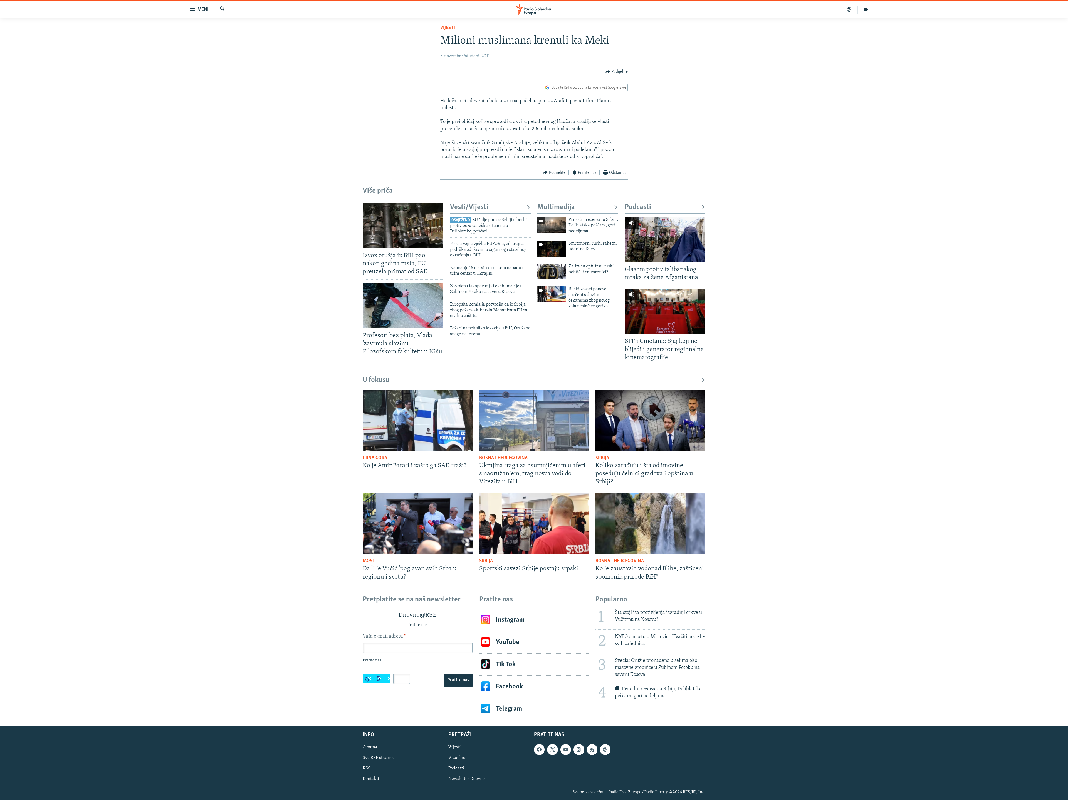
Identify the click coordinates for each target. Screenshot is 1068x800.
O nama (370, 747)
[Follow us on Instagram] (578, 749)
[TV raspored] (605, 749)
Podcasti (638, 207)
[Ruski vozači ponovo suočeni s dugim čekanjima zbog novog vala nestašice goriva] (551, 294)
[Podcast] (849, 9)
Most (369, 561)
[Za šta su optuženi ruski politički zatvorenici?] (551, 271)
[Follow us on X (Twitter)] (552, 749)
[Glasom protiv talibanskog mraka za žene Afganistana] (665, 239)
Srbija (602, 458)
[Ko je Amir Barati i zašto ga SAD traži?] (418, 420)
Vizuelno (456, 758)
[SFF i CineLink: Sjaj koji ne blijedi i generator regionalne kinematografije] (665, 311)
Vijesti (447, 27)
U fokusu (376, 380)
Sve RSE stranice (379, 758)
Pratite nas (458, 680)
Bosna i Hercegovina (503, 458)
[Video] (866, 9)
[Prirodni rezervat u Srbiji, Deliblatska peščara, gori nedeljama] (551, 225)
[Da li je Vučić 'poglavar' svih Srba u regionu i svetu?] (418, 523)
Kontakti (371, 779)
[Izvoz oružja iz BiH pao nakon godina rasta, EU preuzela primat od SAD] (403, 225)
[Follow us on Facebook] (539, 749)
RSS (366, 768)
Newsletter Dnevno (466, 779)
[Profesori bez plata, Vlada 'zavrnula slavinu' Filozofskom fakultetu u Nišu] (403, 305)
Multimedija (556, 207)
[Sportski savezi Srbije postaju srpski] (534, 523)
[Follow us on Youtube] (565, 749)
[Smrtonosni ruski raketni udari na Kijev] (551, 249)
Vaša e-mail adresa (384, 636)
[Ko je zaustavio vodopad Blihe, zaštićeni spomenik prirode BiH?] (650, 523)
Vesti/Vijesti (469, 207)
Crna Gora (375, 458)
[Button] (616, 71)
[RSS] (592, 749)
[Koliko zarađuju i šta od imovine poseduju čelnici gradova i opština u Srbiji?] (650, 420)
